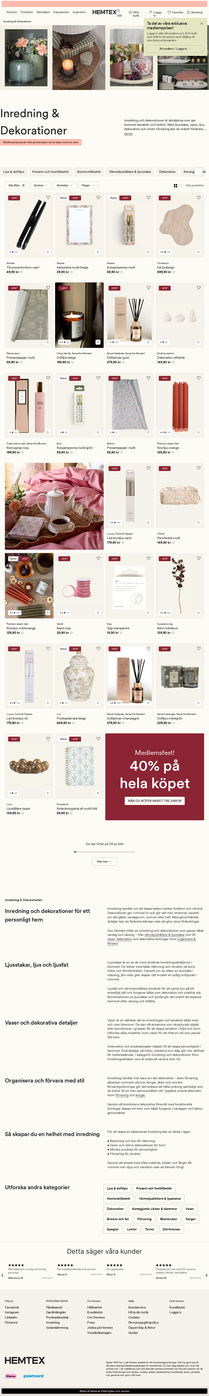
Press (91, 1322)
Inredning (53, 1322)
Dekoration (167, 172)
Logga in (175, 1312)
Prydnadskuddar (57, 1317)
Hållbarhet (94, 1307)
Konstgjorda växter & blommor (154, 1209)
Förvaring (144, 1219)
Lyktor (132, 1229)
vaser (111, 939)
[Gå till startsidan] (105, 12)
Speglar (113, 1229)
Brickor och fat (118, 1219)
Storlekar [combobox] (62, 185)
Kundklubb (95, 1312)
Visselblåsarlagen (99, 1333)
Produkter (27, 12)
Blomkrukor (168, 1219)
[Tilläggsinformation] (21, 272)
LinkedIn (11, 1317)
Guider (133, 1333)
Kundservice (137, 1307)
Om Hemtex (96, 1317)
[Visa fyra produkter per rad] (175, 185)
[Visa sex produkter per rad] (181, 185)
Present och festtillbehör (50, 172)
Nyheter (12, 12)
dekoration (124, 939)
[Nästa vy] (198, 172)
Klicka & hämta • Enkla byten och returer (105, 1391)
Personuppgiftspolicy (143, 1322)
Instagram (12, 1312)
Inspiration (79, 12)
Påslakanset (54, 1307)
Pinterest (11, 1322)
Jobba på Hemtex (100, 1328)
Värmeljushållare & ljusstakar (130, 172)
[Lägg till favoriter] (48, 197)
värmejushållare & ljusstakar (165, 935)
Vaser (190, 1209)
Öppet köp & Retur (142, 1328)
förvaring (122, 1095)
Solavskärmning (57, 1328)
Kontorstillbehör (89, 172)
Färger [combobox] (86, 185)
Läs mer (128, 133)
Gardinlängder (56, 1312)
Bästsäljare (43, 12)
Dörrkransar (171, 1229)
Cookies (134, 1317)
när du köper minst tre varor (154, 801)
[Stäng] (201, 23)
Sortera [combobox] (38, 185)
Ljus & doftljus (13, 172)
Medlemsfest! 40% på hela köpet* (104, 3)
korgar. (141, 1095)
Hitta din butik (138, 1312)
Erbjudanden (61, 12)
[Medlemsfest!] (154, 782)
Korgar (191, 1219)
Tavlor (149, 1229)
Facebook (12, 1307)
